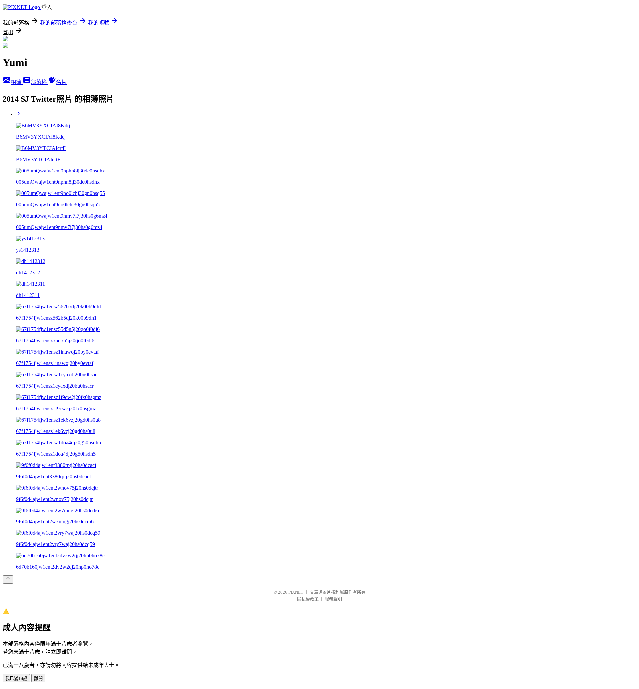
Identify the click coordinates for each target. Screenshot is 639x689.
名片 (61, 82)
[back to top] (8, 579)
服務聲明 (333, 598)
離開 (38, 678)
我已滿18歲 (16, 678)
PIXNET (295, 592)
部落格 (39, 82)
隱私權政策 (308, 598)
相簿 (17, 82)
